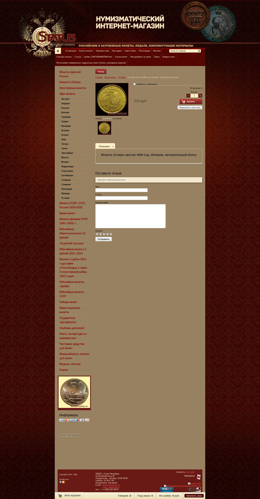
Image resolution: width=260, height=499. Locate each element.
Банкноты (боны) (70, 82)
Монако (65, 161)
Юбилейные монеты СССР (72, 294)
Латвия (64, 143)
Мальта (65, 157)
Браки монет (67, 213)
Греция (64, 121)
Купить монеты (86, 51)
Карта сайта (130, 51)
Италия (64, 134)
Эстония (65, 197)
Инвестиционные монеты (70, 310)
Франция (65, 193)
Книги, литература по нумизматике (73, 336)
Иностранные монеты (73, 88)
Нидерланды (67, 166)
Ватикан (65, 112)
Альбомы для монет (72, 328)
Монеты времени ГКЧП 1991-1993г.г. (74, 221)
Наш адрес (117, 51)
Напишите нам (102, 51)
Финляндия (66, 188)
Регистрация (144, 51)
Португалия (67, 170)
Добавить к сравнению (146, 84)
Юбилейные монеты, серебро (72, 284)
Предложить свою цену (190, 107)
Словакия (66, 179)
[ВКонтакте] (60, 483)
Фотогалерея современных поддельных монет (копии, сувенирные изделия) (91, 63)
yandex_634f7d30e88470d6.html (98, 57)
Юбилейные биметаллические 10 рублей (72, 233)
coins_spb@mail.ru (111, 487)
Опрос (157, 57)
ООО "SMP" (190, 472)
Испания (65, 130)
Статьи (78, 57)
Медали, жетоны (70, 364)
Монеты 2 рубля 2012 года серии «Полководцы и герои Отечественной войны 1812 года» (73, 267)
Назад (101, 71)
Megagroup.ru (189, 475)
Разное (64, 370)
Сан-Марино (67, 175)
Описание (104, 146)
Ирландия (66, 125)
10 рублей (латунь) (71, 243)
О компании (70, 51)
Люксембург (67, 152)
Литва (64, 148)
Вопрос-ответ (169, 57)
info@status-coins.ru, (111, 485)
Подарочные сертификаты (68, 320)
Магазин (157, 51)
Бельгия (65, 107)
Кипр (63, 139)
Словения (66, 184)
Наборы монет (68, 302)
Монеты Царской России (70, 74)
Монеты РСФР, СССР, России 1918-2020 (73, 205)
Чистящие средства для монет (72, 346)
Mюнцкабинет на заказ (140, 57)
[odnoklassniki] (63, 483)
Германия (66, 116)
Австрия (65, 98)
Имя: (98, 187)
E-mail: (99, 195)
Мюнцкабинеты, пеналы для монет (74, 356)
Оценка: (99, 231)
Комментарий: (102, 202)
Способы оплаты (64, 57)
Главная (99, 77)
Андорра (65, 103)
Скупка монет (121, 57)
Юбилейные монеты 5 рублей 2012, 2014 (73, 251)
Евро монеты (67, 94)
